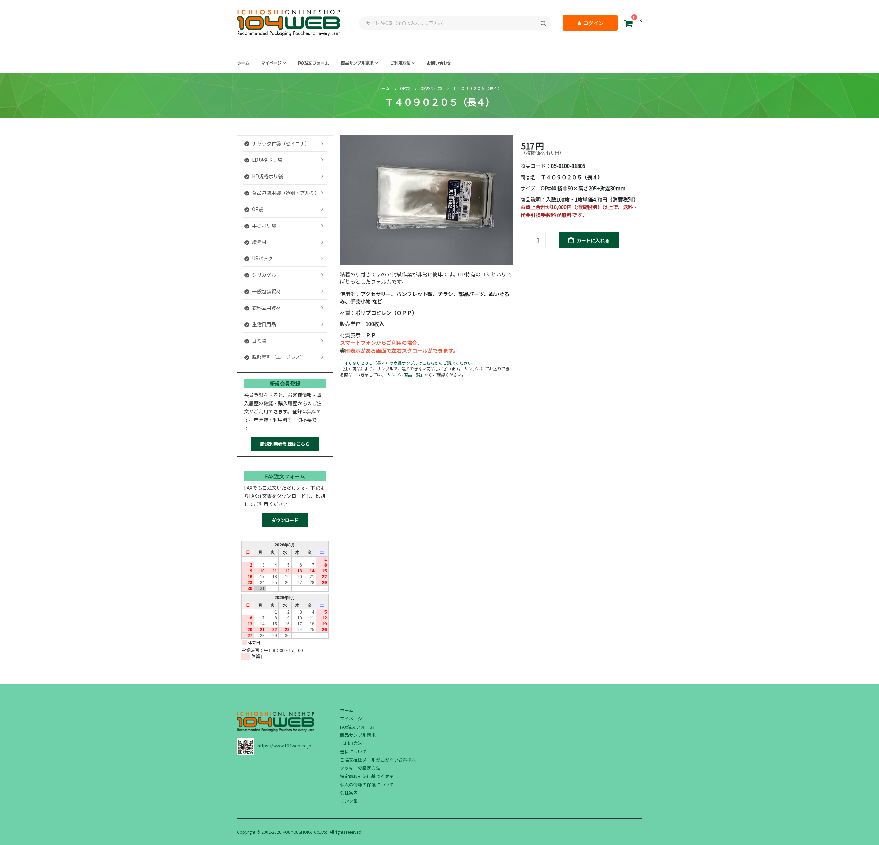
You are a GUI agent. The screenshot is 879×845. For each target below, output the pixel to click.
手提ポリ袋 (264, 225)
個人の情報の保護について (367, 784)
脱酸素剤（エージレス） (278, 357)
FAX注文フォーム (313, 63)
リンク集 (349, 801)
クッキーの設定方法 (360, 768)
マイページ (271, 63)
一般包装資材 (266, 291)
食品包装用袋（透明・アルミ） (285, 192)
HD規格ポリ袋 (267, 176)
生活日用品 (264, 324)
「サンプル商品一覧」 (404, 374)
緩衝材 (259, 242)
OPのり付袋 (431, 88)
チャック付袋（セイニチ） (281, 143)
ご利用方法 (400, 63)
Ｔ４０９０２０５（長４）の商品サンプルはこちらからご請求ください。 (408, 363)
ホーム (243, 63)
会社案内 (349, 792)
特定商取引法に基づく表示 (367, 776)
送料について (353, 751)
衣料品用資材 (266, 307)
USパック (262, 258)
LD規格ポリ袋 (267, 159)
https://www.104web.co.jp (285, 745)
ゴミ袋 (259, 340)
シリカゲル (264, 274)
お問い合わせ (439, 63)
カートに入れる (593, 240)
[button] (628, 24)
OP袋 (405, 88)
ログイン (593, 22)
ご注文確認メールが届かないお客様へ (378, 759)
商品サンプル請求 (357, 63)
